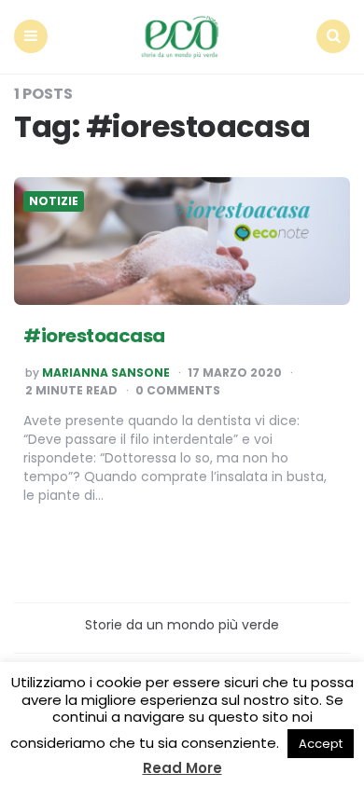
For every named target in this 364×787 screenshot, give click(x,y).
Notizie (53, 201)
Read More (182, 768)
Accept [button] (321, 743)
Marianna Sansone (106, 373)
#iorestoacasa (94, 336)
